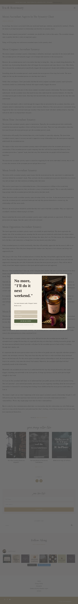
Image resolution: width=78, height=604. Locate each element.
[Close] (65, 276)
